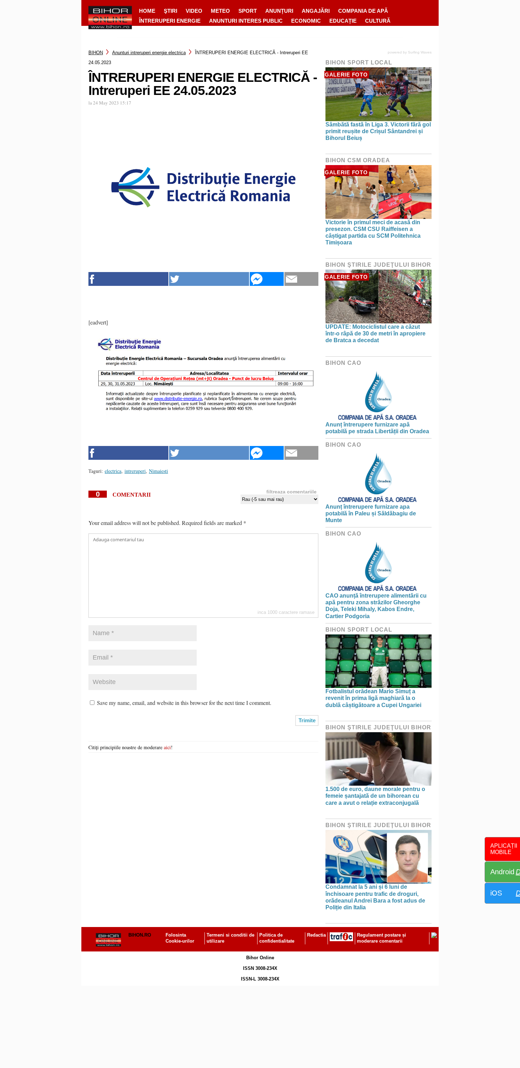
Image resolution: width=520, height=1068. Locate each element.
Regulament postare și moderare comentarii (381, 938)
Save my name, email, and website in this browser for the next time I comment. (184, 702)
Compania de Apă (363, 11)
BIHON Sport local (358, 63)
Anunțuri (279, 11)
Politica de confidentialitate (276, 938)
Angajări (316, 11)
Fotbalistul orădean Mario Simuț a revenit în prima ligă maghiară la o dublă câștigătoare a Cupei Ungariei (373, 698)
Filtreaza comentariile (291, 491)
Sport (247, 11)
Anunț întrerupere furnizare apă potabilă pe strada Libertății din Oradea (377, 428)
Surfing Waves (420, 52)
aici (167, 747)
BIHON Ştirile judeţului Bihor (378, 265)
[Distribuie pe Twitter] (209, 279)
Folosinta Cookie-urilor (180, 938)
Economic (306, 21)
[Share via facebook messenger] (267, 279)
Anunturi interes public (246, 21)
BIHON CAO (343, 363)
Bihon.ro (139, 935)
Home (147, 11)
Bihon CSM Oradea (357, 160)
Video (194, 11)
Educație (343, 21)
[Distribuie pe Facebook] (128, 279)
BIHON (95, 52)
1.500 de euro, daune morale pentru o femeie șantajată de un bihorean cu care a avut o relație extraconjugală (375, 796)
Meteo (220, 11)
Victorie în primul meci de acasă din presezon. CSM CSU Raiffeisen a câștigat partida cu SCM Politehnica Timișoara (373, 232)
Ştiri (170, 11)
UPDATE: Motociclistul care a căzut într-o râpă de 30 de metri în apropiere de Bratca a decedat (375, 333)
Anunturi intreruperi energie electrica (149, 52)
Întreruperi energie (170, 21)
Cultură (378, 21)
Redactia (316, 935)
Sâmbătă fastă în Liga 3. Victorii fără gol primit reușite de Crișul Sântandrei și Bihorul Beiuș (378, 131)
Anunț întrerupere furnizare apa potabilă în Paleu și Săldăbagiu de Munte (370, 513)
